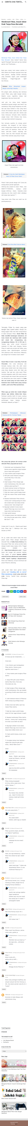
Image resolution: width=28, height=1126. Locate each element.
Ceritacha (6, 1042)
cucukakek (8, 654)
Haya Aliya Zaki (9, 807)
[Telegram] (14, 591)
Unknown (7, 994)
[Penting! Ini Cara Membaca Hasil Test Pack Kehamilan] (14, 1067)
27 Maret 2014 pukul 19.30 (18, 952)
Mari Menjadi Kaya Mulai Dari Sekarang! (16, 621)
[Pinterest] (25, 591)
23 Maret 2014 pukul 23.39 (16, 828)
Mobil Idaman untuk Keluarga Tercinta (16, 642)
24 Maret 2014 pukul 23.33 (18, 909)
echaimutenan (13, 752)
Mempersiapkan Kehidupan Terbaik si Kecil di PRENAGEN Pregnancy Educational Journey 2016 (17, 608)
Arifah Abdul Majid (10, 975)
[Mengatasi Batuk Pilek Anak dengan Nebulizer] (14, 1109)
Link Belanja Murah (8, 1040)
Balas (3, 773)
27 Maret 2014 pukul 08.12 (16, 927)
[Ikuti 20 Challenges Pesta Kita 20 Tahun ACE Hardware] (4, 616)
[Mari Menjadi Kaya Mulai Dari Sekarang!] (4, 623)
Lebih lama (22, 596)
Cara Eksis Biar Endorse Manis (16, 244)
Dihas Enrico (8, 952)
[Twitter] (11, 591)
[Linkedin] (21, 591)
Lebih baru (5, 596)
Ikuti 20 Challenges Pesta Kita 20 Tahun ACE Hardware (16, 615)
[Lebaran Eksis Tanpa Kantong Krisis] (4, 636)
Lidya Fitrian (8, 909)
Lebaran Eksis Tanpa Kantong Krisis (16, 635)
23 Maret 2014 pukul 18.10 (17, 654)
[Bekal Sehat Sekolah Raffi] (14, 1096)
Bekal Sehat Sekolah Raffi (8, 1098)
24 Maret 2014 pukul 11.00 (16, 851)
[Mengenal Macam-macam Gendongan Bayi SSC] (14, 1082)
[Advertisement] (14, 10)
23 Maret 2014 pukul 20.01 (19, 778)
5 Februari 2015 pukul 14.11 (17, 994)
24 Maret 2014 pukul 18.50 (16, 878)
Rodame (7, 878)
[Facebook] (7, 591)
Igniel (16, 1124)
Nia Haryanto (8, 778)
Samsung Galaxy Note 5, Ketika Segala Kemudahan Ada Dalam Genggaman (17, 629)
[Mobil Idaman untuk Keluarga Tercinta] (4, 643)
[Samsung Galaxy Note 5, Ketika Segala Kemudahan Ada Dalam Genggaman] (4, 629)
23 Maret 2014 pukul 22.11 (20, 807)
